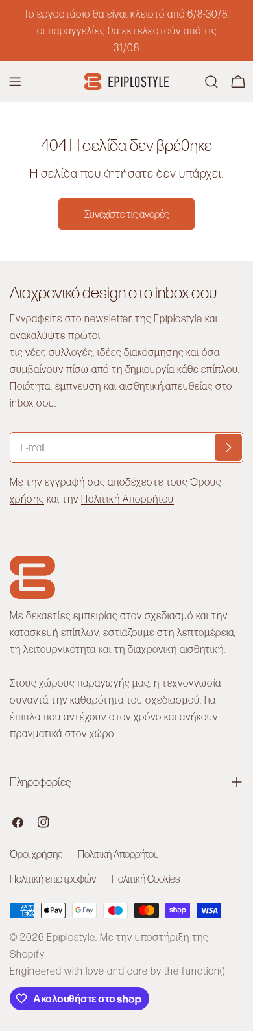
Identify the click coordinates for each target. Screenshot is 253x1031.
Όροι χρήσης (36, 853)
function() (203, 970)
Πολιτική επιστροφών (53, 878)
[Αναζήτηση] (211, 82)
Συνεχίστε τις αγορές (126, 213)
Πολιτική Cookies (146, 878)
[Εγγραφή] (228, 447)
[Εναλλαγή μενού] (15, 82)
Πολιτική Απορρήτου (127, 498)
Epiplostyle (71, 936)
